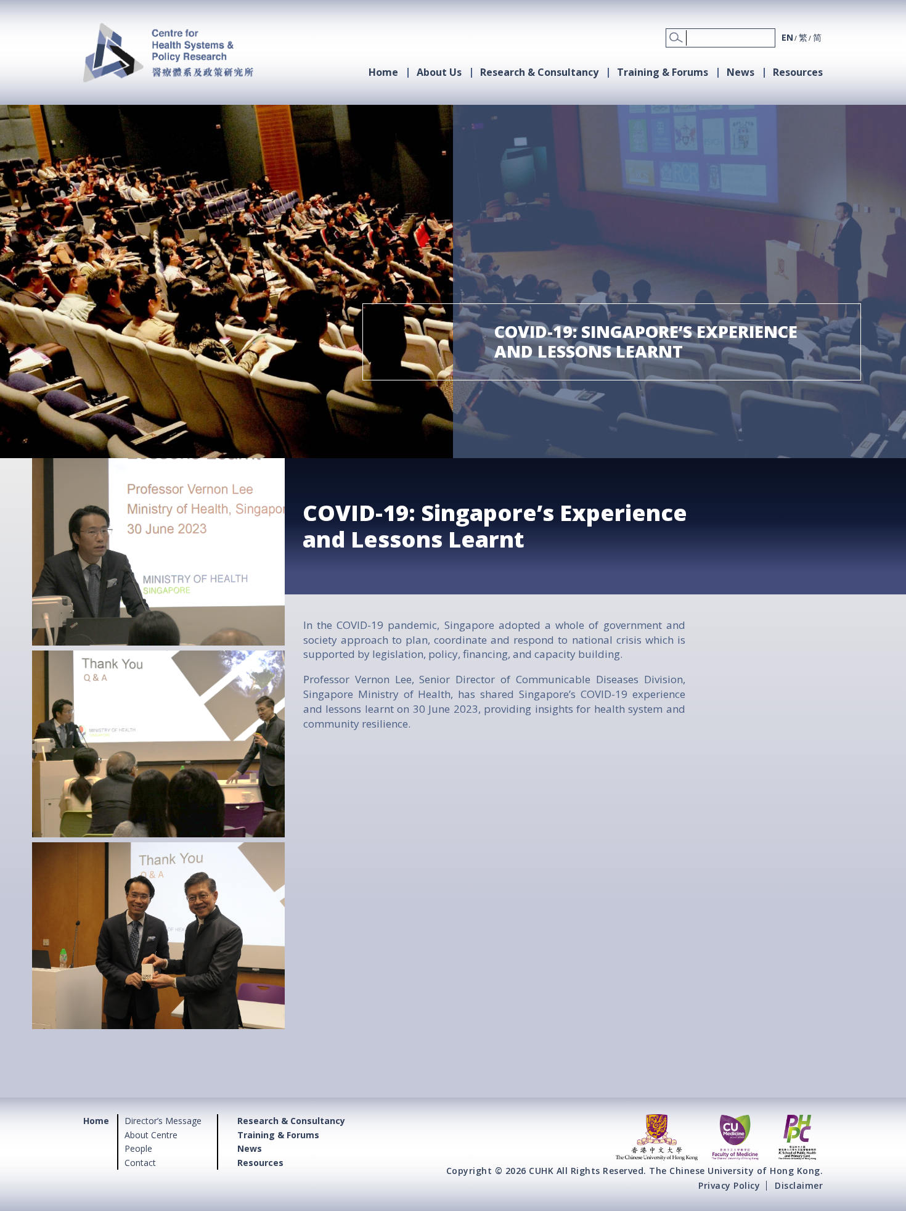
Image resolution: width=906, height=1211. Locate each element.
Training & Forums (662, 72)
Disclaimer (799, 1185)
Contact (140, 1162)
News (740, 72)
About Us (439, 72)
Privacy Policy (729, 1185)
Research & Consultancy (539, 72)
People (138, 1148)
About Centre (151, 1135)
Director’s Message (163, 1121)
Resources (798, 72)
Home (383, 72)
